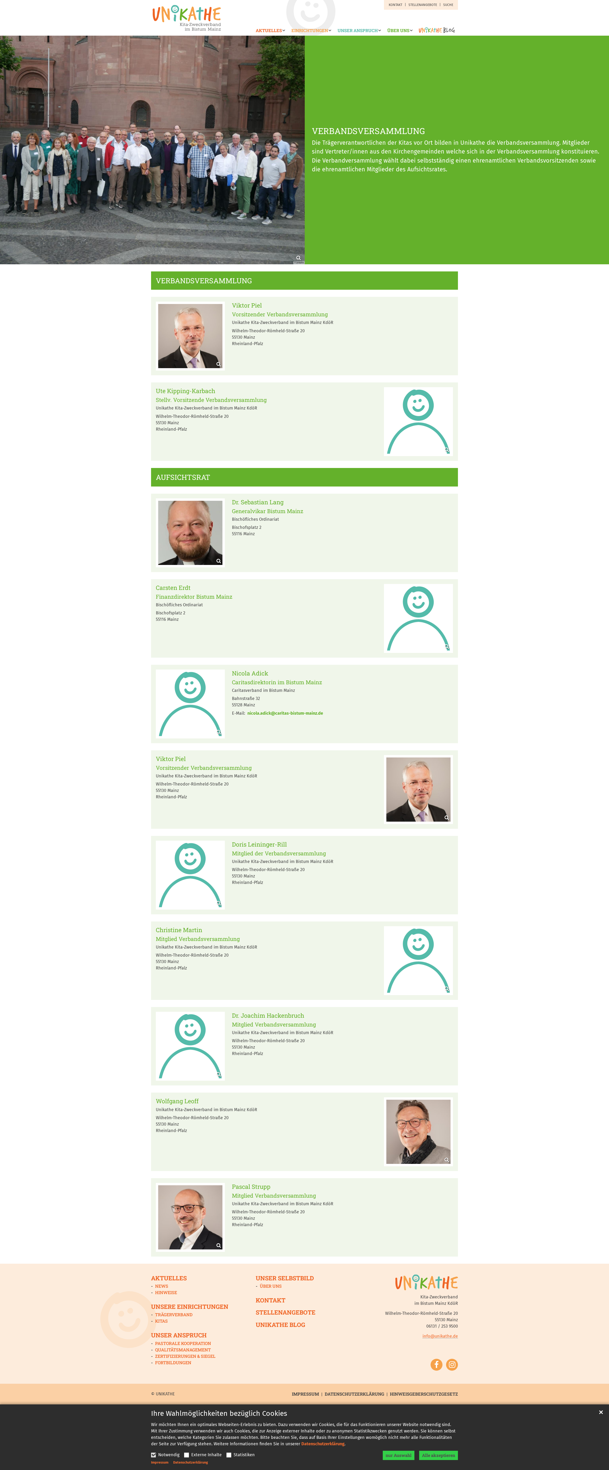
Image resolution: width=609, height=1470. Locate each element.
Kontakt (270, 1300)
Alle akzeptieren (438, 1455)
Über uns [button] (398, 30)
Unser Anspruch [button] (358, 30)
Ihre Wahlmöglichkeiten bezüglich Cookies (219, 1413)
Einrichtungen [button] (309, 30)
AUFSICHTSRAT (183, 477)
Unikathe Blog (280, 1325)
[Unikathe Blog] (435, 32)
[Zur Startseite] (186, 18)
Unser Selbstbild (285, 1278)
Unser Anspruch (179, 1335)
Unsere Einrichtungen (189, 1307)
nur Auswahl (399, 1455)
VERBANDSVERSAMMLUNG (368, 131)
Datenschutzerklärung (322, 1443)
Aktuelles (169, 1278)
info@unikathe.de (440, 1336)
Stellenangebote (285, 1312)
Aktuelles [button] (269, 30)
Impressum (159, 1462)
